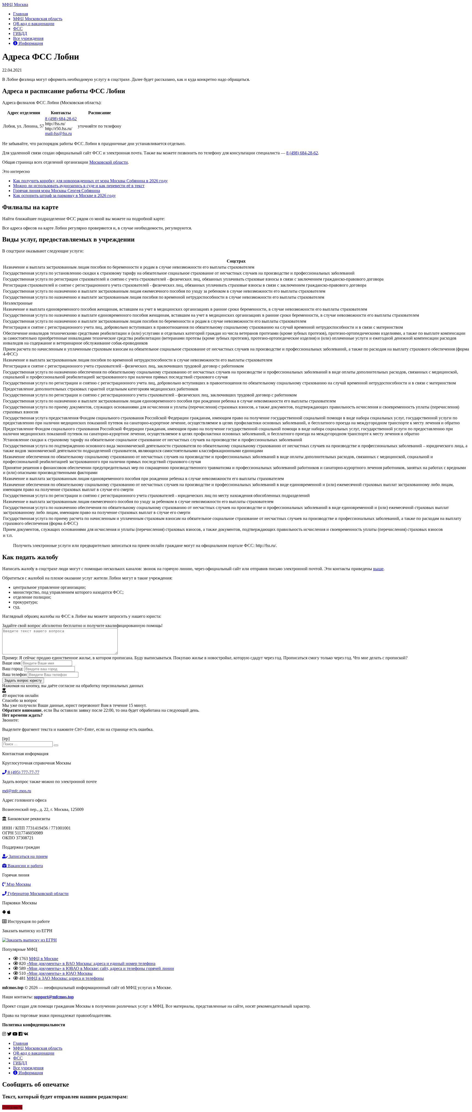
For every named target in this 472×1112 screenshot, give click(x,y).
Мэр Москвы (18, 884)
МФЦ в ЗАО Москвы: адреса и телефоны (65, 978)
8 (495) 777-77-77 (23, 772)
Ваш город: (12, 668)
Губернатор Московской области (38, 893)
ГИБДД (20, 33)
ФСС (18, 28)
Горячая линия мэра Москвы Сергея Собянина (56, 190)
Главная (20, 13)
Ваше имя (11, 663)
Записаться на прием (28, 856)
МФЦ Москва (15, 4)
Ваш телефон (14, 674)
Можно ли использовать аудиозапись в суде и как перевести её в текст (78, 185)
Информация (30, 43)
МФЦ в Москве (43, 958)
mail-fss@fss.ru (58, 133)
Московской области (108, 162)
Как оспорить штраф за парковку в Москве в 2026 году (64, 195)
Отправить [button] (12, 1107)
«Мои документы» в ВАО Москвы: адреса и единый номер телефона (91, 963)
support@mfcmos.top (54, 997)
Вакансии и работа (25, 865)
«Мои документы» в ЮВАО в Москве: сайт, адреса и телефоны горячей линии (100, 968)
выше (378, 568)
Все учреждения (28, 38)
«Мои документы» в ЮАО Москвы (60, 973)
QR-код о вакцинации (33, 23)
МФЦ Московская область (37, 18)
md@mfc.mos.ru (16, 791)
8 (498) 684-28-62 (61, 118)
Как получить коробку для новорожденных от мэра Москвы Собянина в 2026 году (90, 180)
